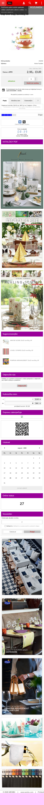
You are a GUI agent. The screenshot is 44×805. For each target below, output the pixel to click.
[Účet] (24, 3)
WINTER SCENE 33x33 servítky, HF (21, 340)
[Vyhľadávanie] (30, 3)
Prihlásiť (41, 792)
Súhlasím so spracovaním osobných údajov (26, 526)
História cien (15, 101)
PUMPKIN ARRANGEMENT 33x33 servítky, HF (24, 360)
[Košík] (36, 3)
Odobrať (13, 532)
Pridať (32, 532)
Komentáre (28, 101)
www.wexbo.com (27, 792)
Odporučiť (22, 386)
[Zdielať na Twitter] (24, 121)
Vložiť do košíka (33, 83)
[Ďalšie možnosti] (41, 3)
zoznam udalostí (22, 488)
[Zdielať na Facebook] (19, 121)
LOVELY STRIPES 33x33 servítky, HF (21, 350)
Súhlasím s (22, 526)
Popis (5, 101)
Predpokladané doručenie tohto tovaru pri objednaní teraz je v (24, 89)
